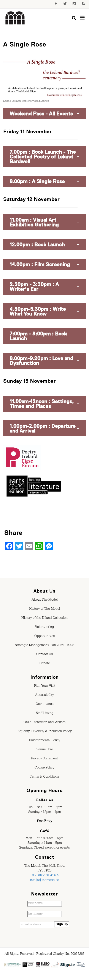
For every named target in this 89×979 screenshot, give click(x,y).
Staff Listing (44, 713)
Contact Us (44, 654)
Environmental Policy (44, 741)
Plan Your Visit (44, 686)
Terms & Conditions (44, 777)
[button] (44, 113)
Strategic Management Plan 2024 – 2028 (44, 645)
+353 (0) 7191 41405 (44, 876)
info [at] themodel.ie (44, 880)
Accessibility (44, 695)
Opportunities (44, 636)
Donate (44, 664)
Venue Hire (44, 750)
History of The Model (44, 609)
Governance (45, 704)
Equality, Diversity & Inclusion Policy (44, 731)
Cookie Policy (44, 768)
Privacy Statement (44, 759)
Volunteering (44, 627)
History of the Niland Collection (44, 618)
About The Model (45, 600)
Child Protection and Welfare (44, 722)
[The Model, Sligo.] (15, 18)
